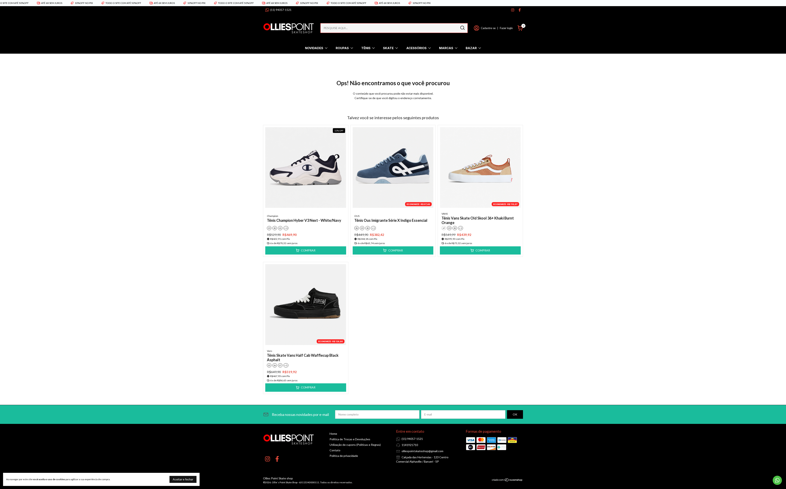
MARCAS (446, 48)
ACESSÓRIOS (416, 48)
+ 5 (286, 365)
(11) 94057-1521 (280, 9)
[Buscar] (462, 28)
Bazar (471, 48)
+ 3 (460, 228)
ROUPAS (342, 48)
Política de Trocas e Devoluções (350, 439)
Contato (335, 450)
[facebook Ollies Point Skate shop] (519, 10)
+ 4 (286, 228)
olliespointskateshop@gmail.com (422, 451)
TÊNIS (365, 48)
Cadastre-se (488, 28)
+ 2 (373, 228)
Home (333, 433)
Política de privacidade (344, 455)
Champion (272, 215)
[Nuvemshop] (507, 480)
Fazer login (506, 28)
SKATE (388, 48)
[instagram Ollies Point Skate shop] (512, 10)
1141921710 (410, 445)
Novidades (314, 48)
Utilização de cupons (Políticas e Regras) (355, 444)
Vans (269, 350)
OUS (356, 215)
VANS (445, 213)
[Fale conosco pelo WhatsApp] (777, 480)
